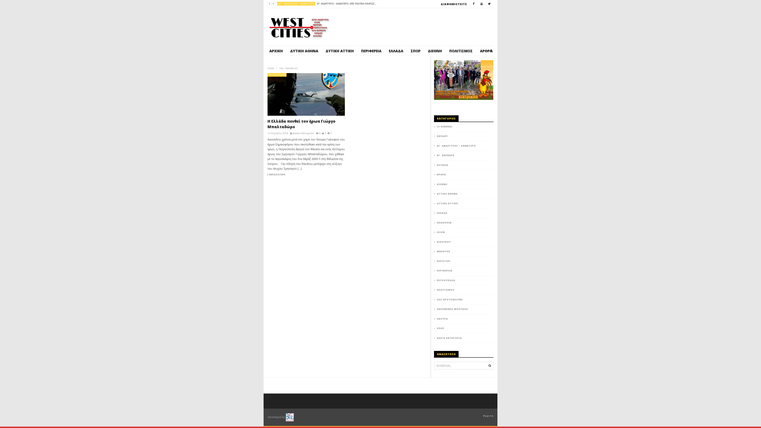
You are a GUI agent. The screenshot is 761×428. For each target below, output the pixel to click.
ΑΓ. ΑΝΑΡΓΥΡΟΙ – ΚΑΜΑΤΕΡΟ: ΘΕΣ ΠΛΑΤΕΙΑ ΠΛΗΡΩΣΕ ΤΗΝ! (346, 3)
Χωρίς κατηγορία (449, 337)
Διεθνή (435, 51)
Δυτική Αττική (340, 51)
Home (271, 68)
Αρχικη (488, 415)
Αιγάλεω (442, 164)
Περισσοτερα (277, 174)
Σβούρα (442, 318)
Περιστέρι (443, 261)
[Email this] (414, 192)
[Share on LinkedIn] (365, 192)
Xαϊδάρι (442, 136)
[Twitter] (489, 4)
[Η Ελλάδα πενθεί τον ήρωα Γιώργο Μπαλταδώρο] (306, 94)
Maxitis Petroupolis (303, 133)
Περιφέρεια (371, 51)
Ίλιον (441, 232)
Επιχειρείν (444, 222)
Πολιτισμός (461, 51)
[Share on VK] (404, 192)
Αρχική (276, 51)
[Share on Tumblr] (375, 192)
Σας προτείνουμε (450, 299)
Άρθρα (441, 174)
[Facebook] (474, 4)
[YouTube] (482, 4)
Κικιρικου (444, 241)
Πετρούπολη (277, 74)
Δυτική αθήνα (304, 51)
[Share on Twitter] (355, 192)
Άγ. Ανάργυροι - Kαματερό (296, 3)
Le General (445, 126)
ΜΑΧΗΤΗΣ (443, 251)
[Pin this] (394, 192)
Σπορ (416, 51)
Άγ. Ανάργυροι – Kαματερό (456, 145)
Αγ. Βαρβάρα (445, 155)
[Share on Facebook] (345, 192)
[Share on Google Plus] (384, 192)
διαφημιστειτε (454, 4)
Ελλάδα (396, 51)
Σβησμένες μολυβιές (452, 309)
